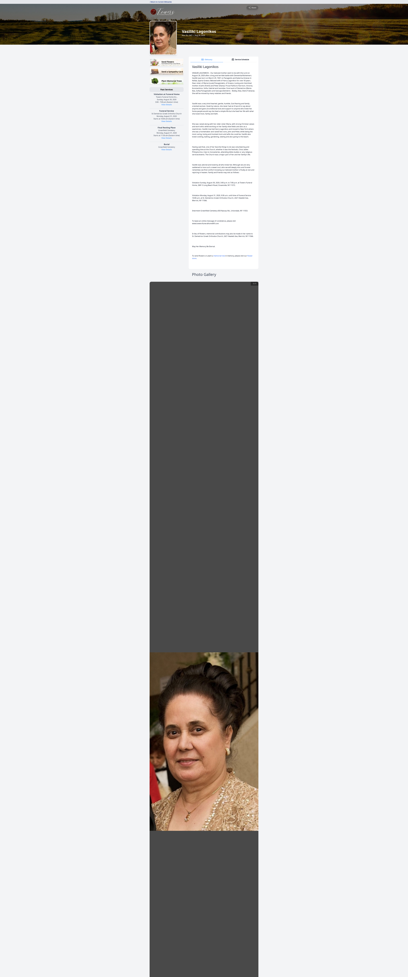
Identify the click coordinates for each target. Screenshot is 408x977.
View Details (166, 104)
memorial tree (219, 256)
